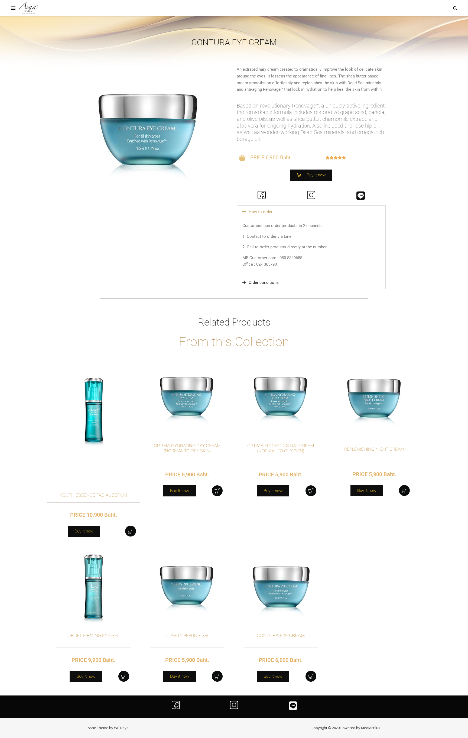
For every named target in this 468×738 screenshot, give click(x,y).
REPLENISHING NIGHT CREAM (374, 449)
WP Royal (121, 727)
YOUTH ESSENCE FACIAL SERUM (93, 495)
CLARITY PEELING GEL (187, 636)
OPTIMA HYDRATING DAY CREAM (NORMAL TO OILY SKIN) (280, 448)
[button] (311, 212)
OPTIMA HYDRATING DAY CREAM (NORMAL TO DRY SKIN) (187, 448)
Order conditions (264, 282)
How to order (260, 211)
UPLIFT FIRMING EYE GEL (93, 635)
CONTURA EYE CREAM (281, 635)
